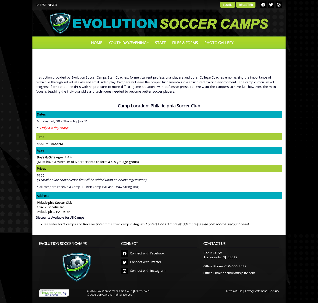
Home (96, 42)
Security (274, 291)
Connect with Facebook (146, 253)
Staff (160, 42)
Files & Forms (185, 42)
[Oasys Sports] (54, 293)
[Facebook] (263, 5)
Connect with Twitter (145, 262)
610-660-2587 (235, 266)
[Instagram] (279, 5)
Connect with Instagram (147, 270)
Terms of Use (234, 291)
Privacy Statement (256, 291)
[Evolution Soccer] (77, 269)
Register (246, 5)
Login (227, 5)
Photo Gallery (218, 42)
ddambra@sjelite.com (239, 273)
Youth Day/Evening (127, 42)
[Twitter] (271, 5)
